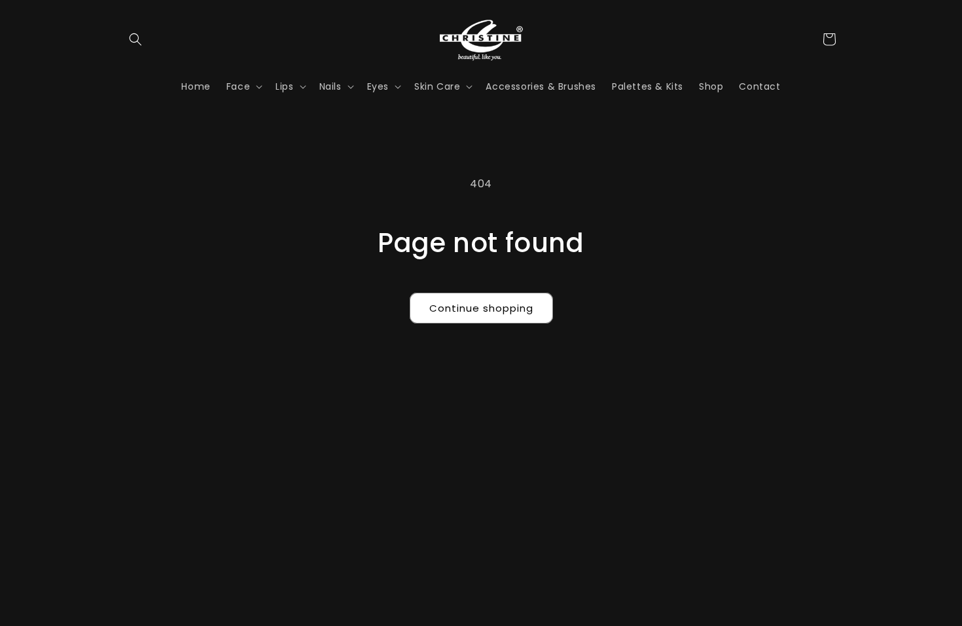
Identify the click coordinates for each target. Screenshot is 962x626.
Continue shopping (481, 308)
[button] (135, 39)
